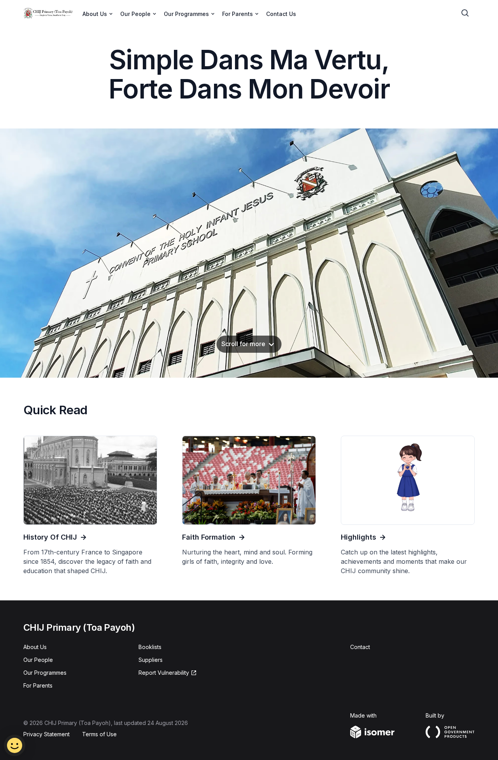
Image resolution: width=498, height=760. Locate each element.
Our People (38, 659)
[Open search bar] (465, 13)
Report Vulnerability (164, 672)
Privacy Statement (46, 734)
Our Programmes (45, 672)
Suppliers (151, 659)
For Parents (38, 685)
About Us (35, 647)
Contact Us (281, 14)
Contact (360, 647)
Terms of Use (99, 734)
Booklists (150, 647)
